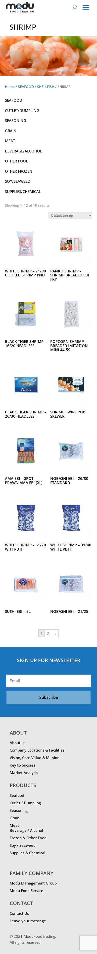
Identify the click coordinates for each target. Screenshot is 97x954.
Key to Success (22, 765)
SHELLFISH (45, 86)
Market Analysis (24, 772)
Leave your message (28, 920)
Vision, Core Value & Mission (34, 757)
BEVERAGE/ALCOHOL (23, 150)
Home (10, 86)
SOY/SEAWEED (17, 181)
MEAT (10, 140)
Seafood (17, 795)
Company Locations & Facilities (37, 750)
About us (17, 742)
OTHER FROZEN (18, 171)
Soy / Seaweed (23, 845)
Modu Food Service (26, 890)
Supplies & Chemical (27, 852)
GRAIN (10, 130)
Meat (14, 825)
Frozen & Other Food (28, 837)
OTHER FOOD (17, 160)
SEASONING (15, 120)
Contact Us (19, 913)
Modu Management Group (33, 883)
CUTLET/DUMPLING (22, 110)
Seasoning (19, 810)
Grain (14, 817)
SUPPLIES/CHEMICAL (23, 191)
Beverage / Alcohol (26, 830)
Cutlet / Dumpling (25, 802)
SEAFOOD (26, 86)
